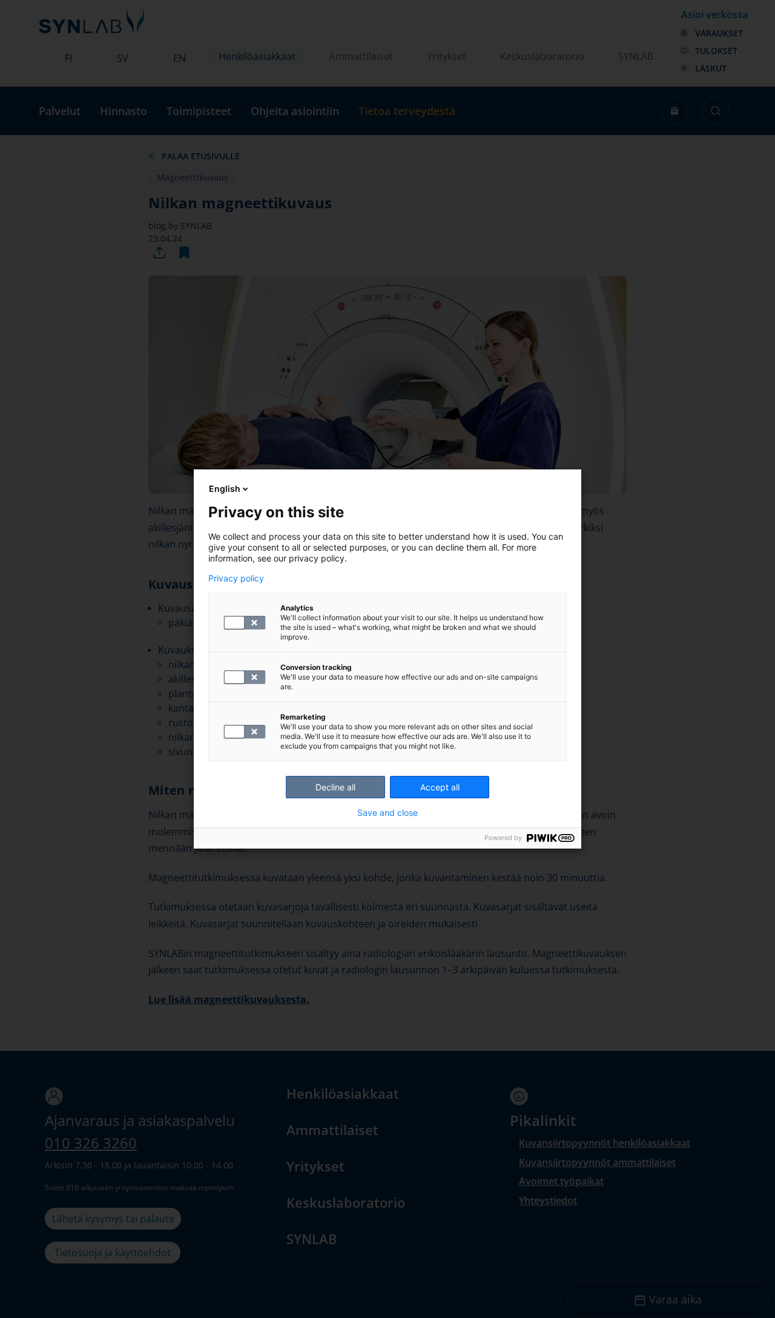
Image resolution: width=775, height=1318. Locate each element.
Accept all (440, 787)
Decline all (335, 787)
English (224, 488)
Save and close (387, 813)
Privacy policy (236, 578)
